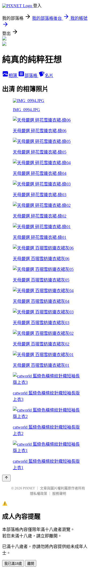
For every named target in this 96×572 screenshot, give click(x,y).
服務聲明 (59, 494)
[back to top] (6, 478)
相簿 (13, 75)
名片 (49, 75)
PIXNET (29, 488)
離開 (30, 564)
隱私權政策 (38, 494)
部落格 (31, 75)
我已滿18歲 (13, 564)
